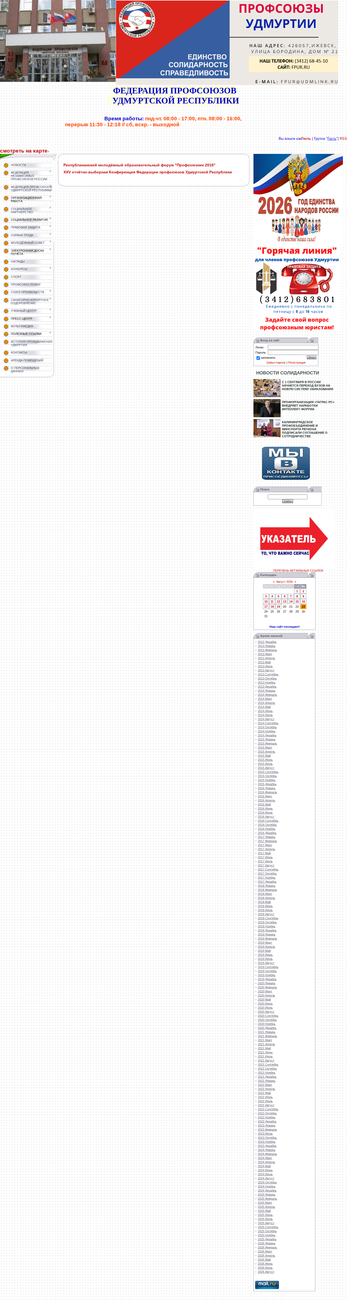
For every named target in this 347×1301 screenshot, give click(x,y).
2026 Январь (266, 1243)
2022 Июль (265, 1101)
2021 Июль (265, 1056)
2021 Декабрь (267, 1076)
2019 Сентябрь (268, 967)
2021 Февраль (267, 1036)
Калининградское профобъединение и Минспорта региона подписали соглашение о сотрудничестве (304, 429)
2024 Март (265, 1158)
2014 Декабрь (267, 735)
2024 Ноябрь (266, 1186)
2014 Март (265, 698)
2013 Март (265, 654)
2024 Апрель (266, 1162)
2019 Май (264, 950)
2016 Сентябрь (268, 820)
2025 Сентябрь (268, 1227)
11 (272, 601)
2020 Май (264, 999)
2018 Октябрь (267, 922)
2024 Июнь (265, 1170)
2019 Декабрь (267, 979)
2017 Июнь (265, 857)
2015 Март (265, 747)
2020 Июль (265, 1007)
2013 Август (266, 670)
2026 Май (264, 1259)
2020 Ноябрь (266, 1023)
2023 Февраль (267, 1129)
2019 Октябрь (267, 971)
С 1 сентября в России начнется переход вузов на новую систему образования (307, 385)
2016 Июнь (265, 808)
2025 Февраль (267, 1198)
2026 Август (266, 1271)
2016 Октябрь (267, 824)
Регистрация (297, 362)
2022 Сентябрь (268, 1109)
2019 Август (266, 963)
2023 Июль (265, 1133)
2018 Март (265, 893)
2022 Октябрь (267, 1113)
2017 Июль (265, 861)
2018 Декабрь (267, 930)
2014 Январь (266, 690)
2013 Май (264, 662)
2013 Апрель (266, 658)
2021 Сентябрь (268, 1064)
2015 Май (264, 755)
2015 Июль (265, 763)
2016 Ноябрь (266, 828)
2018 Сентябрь (268, 918)
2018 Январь (266, 885)
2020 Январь (266, 983)
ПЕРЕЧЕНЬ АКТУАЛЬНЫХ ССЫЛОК (298, 570)
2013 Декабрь (267, 686)
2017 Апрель (266, 849)
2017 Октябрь (267, 873)
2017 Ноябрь (266, 877)
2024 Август (266, 1178)
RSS (343, 139)
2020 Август (266, 1011)
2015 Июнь (265, 759)
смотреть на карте (23, 151)
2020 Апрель (266, 995)
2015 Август (266, 767)
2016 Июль (265, 812)
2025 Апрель (266, 1206)
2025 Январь (266, 1194)
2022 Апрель (266, 1088)
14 (291, 601)
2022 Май (264, 1093)
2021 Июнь (265, 1052)
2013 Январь (266, 646)
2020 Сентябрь (268, 1015)
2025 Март (265, 1202)
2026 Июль (265, 1267)
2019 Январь (266, 934)
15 (297, 601)
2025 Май (264, 1210)
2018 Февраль (267, 889)
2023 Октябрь (267, 1137)
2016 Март (265, 796)
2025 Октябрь (267, 1231)
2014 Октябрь (267, 727)
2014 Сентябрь (268, 723)
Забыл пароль (276, 362)
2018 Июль (265, 910)
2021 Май (264, 1048)
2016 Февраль (267, 792)
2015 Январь (266, 739)
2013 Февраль (267, 650)
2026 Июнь (265, 1263)
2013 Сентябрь (268, 674)
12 (278, 601)
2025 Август (266, 1223)
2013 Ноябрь (266, 682)
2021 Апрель (266, 1044)
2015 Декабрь (267, 784)
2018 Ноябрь (266, 926)
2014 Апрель (266, 702)
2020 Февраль (267, 987)
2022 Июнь (265, 1097)
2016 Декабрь (267, 832)
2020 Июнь (265, 1003)
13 (284, 601)
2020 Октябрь (267, 1019)
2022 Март (265, 1084)
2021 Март (265, 1040)
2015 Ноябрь (266, 780)
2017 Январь (266, 837)
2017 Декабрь (267, 881)
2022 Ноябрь (266, 1117)
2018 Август (266, 914)
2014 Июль (265, 715)
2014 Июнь (265, 711)
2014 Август (266, 719)
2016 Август (266, 816)
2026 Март (265, 1251)
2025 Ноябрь (266, 1235)
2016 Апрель (266, 800)
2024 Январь (266, 1149)
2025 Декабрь (267, 1239)
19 (278, 606)
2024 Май (264, 1166)
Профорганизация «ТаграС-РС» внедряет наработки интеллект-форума (308, 405)
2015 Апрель (266, 751)
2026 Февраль (267, 1247)
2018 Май (264, 902)
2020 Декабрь (267, 1028)
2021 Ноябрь (266, 1072)
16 (303, 601)
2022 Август (266, 1105)
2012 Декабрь (267, 641)
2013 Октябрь (267, 678)
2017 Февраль (267, 841)
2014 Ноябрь (266, 731)
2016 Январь (266, 788)
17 (266, 606)
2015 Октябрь (267, 776)
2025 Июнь (265, 1214)
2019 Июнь (265, 954)
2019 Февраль (267, 938)
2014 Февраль (267, 694)
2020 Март (265, 991)
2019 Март (265, 942)
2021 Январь (266, 1032)
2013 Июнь (265, 666)
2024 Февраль (267, 1154)
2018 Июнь (265, 906)
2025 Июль (265, 1219)
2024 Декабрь (267, 1190)
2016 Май (264, 804)
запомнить (268, 357)
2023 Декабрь (267, 1145)
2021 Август (266, 1060)
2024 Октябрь (267, 1182)
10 (266, 601)
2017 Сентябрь (268, 869)
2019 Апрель (266, 946)
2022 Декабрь (267, 1121)
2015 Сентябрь (268, 772)
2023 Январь (266, 1125)
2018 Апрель (266, 897)
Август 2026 (284, 581)
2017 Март (265, 845)
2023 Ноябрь (266, 1141)
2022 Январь (266, 1080)
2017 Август (266, 865)
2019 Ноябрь (266, 975)
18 (272, 606)
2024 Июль (265, 1174)
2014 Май (264, 706)
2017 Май (264, 853)
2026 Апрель (266, 1255)
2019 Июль (265, 958)
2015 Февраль (267, 743)
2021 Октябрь (267, 1068)
